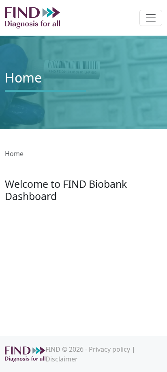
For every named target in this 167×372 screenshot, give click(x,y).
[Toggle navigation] (150, 18)
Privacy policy (109, 349)
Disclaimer (61, 359)
